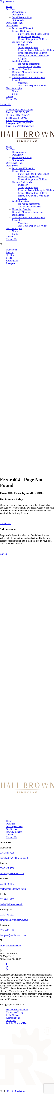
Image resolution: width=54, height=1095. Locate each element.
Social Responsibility (22, 17)
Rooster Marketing (16, 1091)
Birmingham (12, 260)
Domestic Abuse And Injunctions (27, 72)
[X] (7, 969)
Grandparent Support (28, 47)
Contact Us (11, 99)
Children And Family (22, 42)
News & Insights (14, 88)
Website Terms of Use (16, 1023)
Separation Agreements (29, 36)
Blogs (15, 93)
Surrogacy (23, 44)
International (18, 74)
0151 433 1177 (18, 123)
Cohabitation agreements (29, 66)
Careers (9, 96)
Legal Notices (12, 1015)
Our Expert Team (14, 23)
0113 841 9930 (16, 117)
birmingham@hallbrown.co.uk (14, 920)
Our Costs (11, 1020)
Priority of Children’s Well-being (33, 55)
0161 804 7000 (19, 109)
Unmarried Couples (21, 69)
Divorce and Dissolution (23, 28)
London (10, 252)
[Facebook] (7, 964)
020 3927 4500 (17, 112)
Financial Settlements (22, 31)
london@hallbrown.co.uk (12, 873)
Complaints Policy (14, 1012)
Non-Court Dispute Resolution (32, 85)
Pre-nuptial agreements (29, 63)
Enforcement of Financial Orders (33, 33)
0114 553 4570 (18, 115)
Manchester (11, 249)
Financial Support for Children (32, 39)
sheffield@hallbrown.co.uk (13, 889)
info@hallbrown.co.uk (20, 126)
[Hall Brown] (27, 792)
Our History (17, 14)
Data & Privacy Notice (17, 1009)
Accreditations (13, 1017)
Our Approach (19, 12)
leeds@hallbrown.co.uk (11, 904)
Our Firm (10, 9)
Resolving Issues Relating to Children (36, 50)
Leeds (9, 258)
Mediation (23, 83)
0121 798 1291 (19, 120)
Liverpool (10, 263)
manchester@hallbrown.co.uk (14, 858)
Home (9, 6)
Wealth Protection (20, 61)
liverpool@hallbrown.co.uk (13, 935)
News (15, 91)
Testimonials (18, 20)
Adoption (22, 58)
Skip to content (7, 1)
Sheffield (10, 255)
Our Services (12, 25)
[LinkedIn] (7, 967)
